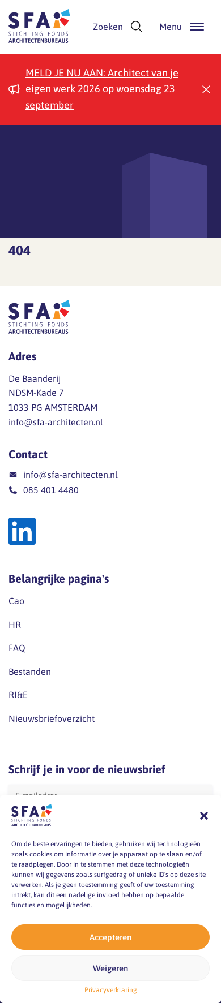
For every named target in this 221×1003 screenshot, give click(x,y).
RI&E (18, 695)
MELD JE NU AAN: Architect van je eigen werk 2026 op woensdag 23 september (102, 89)
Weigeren (110, 968)
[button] (204, 815)
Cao (16, 601)
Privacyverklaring (110, 990)
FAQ (17, 648)
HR (14, 624)
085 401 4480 (51, 490)
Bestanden (29, 671)
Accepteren (110, 937)
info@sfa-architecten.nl (55, 422)
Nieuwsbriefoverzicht (51, 718)
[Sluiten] (206, 89)
